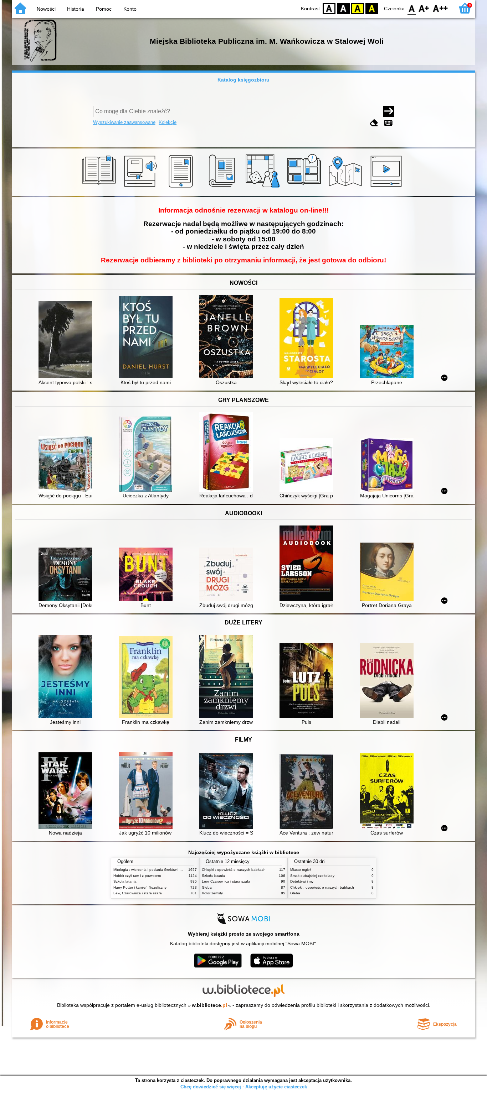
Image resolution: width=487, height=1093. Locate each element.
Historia (75, 9)
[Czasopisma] (223, 187)
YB (358, 8)
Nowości (46, 9)
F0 (412, 8)
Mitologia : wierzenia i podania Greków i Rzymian (153, 870)
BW (343, 8)
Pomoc (104, 9)
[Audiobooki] (141, 187)
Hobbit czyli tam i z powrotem (137, 876)
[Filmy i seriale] (387, 187)
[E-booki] (182, 187)
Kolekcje (167, 122)
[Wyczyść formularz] (374, 123)
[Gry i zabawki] (264, 187)
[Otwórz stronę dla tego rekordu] (67, 340)
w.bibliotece (209, 1005)
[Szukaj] (388, 111)
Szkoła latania (125, 881)
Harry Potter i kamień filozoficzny (139, 887)
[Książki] (100, 187)
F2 (440, 8)
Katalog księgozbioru (243, 80)
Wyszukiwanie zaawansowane (124, 122)
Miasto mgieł (300, 870)
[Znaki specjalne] (388, 123)
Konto (130, 9)
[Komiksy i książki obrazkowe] (305, 187)
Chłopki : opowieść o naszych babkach (234, 870)
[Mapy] (346, 187)
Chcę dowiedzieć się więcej (210, 1086)
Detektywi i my (301, 881)
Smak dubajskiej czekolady (312, 876)
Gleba (207, 887)
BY (372, 8)
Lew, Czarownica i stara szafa (137, 893)
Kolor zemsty (212, 893)
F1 (424, 8)
